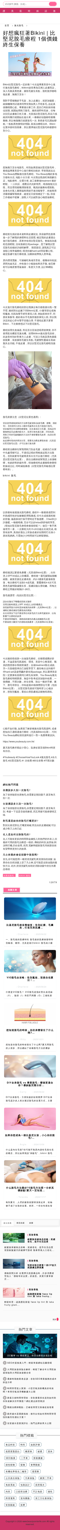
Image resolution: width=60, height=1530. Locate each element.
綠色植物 (10, 1464)
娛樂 (31, 1222)
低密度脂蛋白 (13, 1451)
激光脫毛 (19, 25)
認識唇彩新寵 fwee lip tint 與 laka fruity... (40, 1295)
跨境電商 (10, 1498)
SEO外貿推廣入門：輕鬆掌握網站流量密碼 (28, 1362)
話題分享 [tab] (46, 16)
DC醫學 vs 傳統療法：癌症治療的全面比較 (30, 1355)
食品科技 (10, 1444)
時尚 (23, 1444)
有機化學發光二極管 (16, 1471)
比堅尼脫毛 (9, 875)
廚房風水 (40, 1484)
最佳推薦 (7, 1223)
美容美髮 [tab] (12, 16)
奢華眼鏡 (35, 1464)
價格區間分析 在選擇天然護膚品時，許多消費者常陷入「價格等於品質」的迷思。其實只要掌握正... (29, 1276)
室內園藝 (25, 1498)
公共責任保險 (13, 1478)
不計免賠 (37, 1491)
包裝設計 (25, 1484)
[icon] (58, 1319)
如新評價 (35, 1444)
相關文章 (11, 890)
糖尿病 (28, 1451)
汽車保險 (30, 1478)
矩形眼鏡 (10, 1504)
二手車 (24, 1457)
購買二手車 (46, 1478)
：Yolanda (21, 1196)
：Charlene (21, 934)
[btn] (53, 4)
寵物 (23, 1464)
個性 (50, 1491)
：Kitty (21, 1039)
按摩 (23, 1504)
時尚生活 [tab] (29, 16)
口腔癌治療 (22, 1491)
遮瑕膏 (35, 1471)
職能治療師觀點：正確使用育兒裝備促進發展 (29, 1407)
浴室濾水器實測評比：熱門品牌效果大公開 (28, 1423)
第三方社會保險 (43, 1498)
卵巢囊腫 (38, 1457)
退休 (50, 1451)
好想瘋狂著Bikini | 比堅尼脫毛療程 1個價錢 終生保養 (30, 38)
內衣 (8, 1491)
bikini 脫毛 (9, 475)
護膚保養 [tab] (4, 16)
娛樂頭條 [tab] (37, 16)
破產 (40, 1451)
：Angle (21, 1144)
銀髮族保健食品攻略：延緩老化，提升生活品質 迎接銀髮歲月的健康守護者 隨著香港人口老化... (29, 1248)
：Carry (21, 1091)
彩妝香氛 (33, 1234)
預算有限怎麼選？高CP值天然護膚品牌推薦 (42, 1266)
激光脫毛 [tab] (54, 16)
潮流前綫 (20, 1222)
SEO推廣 (10, 1457)
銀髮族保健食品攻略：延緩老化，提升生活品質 (41, 1240)
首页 (7, 25)
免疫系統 (10, 1484)
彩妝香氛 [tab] (21, 16)
